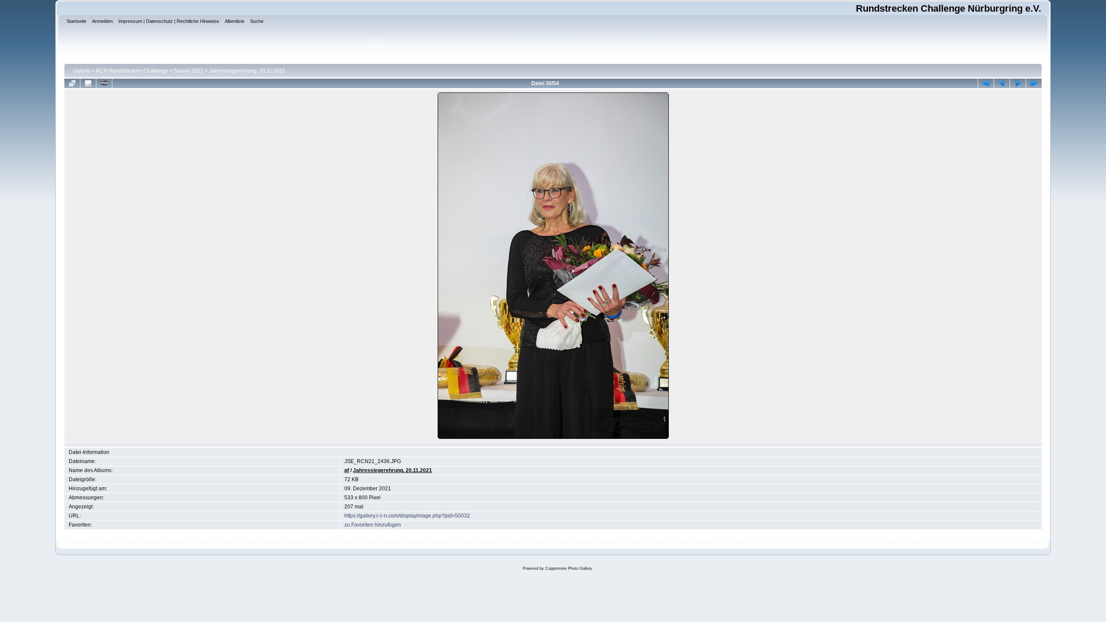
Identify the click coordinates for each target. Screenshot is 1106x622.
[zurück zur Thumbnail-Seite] (72, 83)
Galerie (81, 71)
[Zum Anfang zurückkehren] (986, 83)
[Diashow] (104, 83)
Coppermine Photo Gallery (568, 568)
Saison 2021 (188, 71)
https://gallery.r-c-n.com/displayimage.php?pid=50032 (407, 516)
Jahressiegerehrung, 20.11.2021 (247, 71)
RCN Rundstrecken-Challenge (132, 71)
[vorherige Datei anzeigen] (1002, 83)
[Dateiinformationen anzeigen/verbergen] (88, 83)
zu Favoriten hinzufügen (372, 525)
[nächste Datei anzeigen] (1018, 83)
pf (346, 470)
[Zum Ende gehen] (1034, 83)
